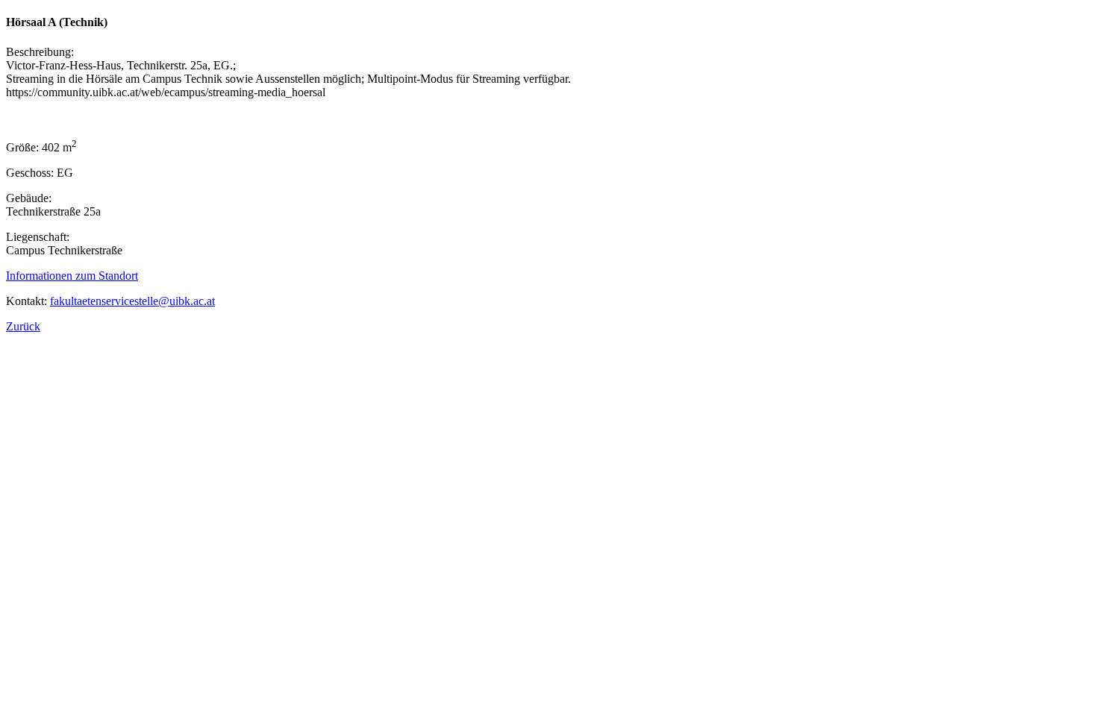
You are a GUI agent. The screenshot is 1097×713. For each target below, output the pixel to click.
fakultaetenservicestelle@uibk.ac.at (132, 301)
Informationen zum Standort (72, 275)
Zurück (23, 326)
